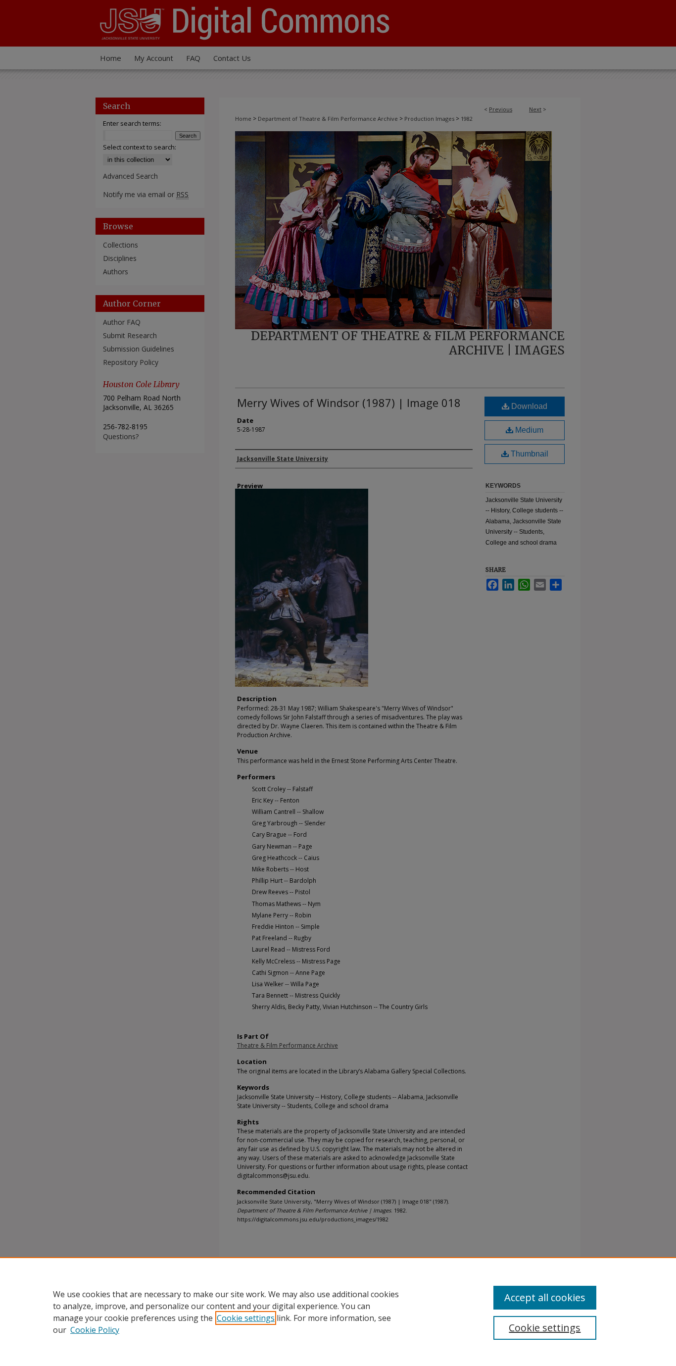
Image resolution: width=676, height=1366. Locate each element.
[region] (338, 1311)
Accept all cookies (544, 1297)
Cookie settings (246, 1318)
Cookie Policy (94, 1329)
